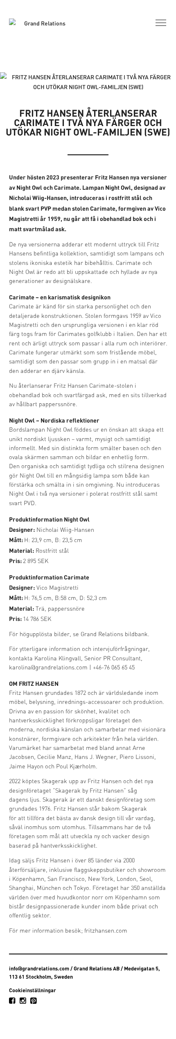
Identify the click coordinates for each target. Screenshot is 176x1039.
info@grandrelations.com (39, 968)
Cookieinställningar (32, 990)
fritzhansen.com (105, 931)
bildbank (136, 635)
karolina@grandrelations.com (48, 668)
